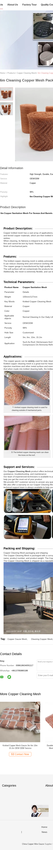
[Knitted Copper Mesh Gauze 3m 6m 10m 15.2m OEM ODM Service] (20, 722)
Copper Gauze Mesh (17, 639)
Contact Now (22, 754)
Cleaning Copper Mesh (42, 639)
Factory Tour (29, 4)
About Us (12, 4)
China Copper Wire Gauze (33, 844)
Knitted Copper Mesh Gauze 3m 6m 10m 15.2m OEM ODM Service (20, 746)
